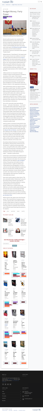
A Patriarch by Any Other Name (11, 232)
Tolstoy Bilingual (15, 261)
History (23, 273)
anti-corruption (21, 160)
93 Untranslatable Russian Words (8, 293)
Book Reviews (33, 109)
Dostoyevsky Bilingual (16, 321)
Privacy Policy (4, 410)
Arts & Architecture (34, 107)
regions (18, 211)
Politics (10, 16)
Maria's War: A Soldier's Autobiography (25, 265)
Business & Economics (35, 110)
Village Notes (33, 130)
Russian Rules (6, 353)
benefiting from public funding (19, 47)
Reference (6, 303)
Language (7, 302)
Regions (4, 17)
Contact (3, 393)
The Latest (4, 396)
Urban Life (32, 128)
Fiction (15, 274)
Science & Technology (35, 126)
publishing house (11, 379)
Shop (3, 391)
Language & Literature (35, 119)
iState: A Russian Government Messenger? (24, 221)
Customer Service (22, 410)
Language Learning (17, 276)
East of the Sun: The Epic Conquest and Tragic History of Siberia (7, 269)
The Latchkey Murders (15, 293)
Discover (3, 400)
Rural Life (32, 124)
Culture (6, 332)
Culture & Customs (34, 112)
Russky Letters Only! (10, 221)
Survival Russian (6, 322)
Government (5, 16)
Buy (31, 87)
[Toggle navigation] (39, 1)
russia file (23, 211)
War (22, 274)
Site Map (10, 410)
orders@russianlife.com (28, 398)
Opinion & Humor (34, 120)
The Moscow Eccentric (24, 293)
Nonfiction (7, 273)
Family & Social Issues (35, 114)
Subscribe (4, 398)
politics (8, 211)
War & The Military (34, 131)
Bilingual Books (16, 273)
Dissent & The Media (34, 113)
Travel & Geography (34, 127)
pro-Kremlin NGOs (7, 195)
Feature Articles (33, 116)
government (13, 211)
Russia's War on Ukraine (10, 130)
